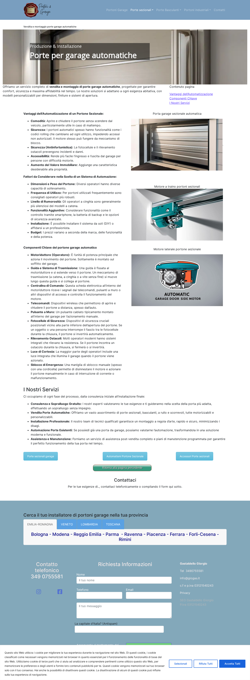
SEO (183, 600)
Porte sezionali (140, 10)
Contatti (219, 10)
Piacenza (156, 534)
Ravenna (133, 534)
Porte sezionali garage (40, 456)
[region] (125, 662)
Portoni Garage (117, 10)
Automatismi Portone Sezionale (125, 456)
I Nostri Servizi (179, 103)
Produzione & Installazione (56, 46)
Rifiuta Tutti (205, 663)
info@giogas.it (190, 578)
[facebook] (60, 592)
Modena (60, 534)
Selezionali (180, 663)
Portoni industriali (196, 10)
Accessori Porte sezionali (194, 456)
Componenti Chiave (183, 98)
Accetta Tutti (232, 663)
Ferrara (177, 534)
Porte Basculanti (167, 10)
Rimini (125, 539)
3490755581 (194, 571)
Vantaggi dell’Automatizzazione (191, 94)
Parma (113, 534)
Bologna (39, 534)
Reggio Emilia (87, 534)
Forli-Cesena (202, 534)
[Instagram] (38, 592)
